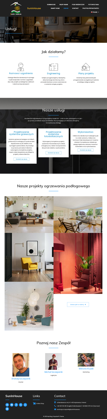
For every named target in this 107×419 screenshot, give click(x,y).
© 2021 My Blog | (48, 416)
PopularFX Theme (58, 416)
